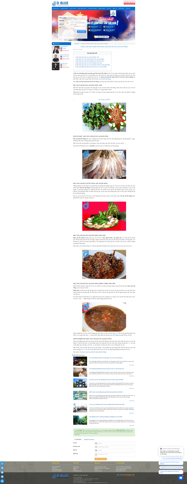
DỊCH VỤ (115, 8)
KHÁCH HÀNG (101, 8)
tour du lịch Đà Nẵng (105, 77)
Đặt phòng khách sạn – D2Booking (102, 467)
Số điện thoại (76, 445)
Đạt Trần (64, 63)
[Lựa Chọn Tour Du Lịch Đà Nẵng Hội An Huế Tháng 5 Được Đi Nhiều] (80, 381)
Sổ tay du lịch (76, 465)
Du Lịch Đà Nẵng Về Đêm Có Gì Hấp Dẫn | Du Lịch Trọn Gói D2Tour (105, 356)
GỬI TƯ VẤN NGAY (101, 458)
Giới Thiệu (121, 8)
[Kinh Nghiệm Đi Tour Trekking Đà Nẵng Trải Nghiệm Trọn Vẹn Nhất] (80, 419)
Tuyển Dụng (54, 467)
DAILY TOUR (73, 8)
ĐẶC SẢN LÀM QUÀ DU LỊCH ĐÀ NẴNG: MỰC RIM (89, 61)
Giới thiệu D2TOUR (56, 465)
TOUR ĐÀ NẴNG (64, 8)
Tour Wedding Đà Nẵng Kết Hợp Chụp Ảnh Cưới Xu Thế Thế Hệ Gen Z (106, 367)
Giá (60, 26)
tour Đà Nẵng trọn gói (116, 334)
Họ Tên (75, 441)
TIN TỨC (109, 8)
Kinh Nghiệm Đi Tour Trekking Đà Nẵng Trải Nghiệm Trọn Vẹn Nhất (105, 415)
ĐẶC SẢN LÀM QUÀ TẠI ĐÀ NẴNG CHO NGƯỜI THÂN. (90, 59)
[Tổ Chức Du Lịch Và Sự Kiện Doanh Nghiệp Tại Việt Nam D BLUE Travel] (61, 3)
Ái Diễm (64, 47)
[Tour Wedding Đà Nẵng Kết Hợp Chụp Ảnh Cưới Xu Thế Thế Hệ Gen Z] (80, 370)
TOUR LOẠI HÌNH (92, 8)
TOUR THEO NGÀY (82, 8)
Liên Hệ (128, 8)
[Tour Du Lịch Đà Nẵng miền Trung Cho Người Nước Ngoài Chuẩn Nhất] (80, 406)
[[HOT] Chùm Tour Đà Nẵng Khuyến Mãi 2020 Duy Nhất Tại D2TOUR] (80, 394)
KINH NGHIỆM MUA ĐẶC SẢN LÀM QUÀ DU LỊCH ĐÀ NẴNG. (91, 65)
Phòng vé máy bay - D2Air (100, 465)
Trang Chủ (56, 8)
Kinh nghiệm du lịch (77, 469)
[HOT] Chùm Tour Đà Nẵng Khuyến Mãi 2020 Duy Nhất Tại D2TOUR (105, 390)
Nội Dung (75, 452)
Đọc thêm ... (132, 363)
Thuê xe (96, 468)
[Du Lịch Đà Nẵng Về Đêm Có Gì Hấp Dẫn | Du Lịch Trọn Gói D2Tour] (80, 360)
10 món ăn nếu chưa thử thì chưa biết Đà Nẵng (93, 350)
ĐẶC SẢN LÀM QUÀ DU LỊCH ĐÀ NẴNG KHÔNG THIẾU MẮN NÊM (93, 63)
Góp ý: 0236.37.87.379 (121, 469)
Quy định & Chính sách (57, 469)
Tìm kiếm (82, 30)
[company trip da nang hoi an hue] (93, 25)
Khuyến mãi (75, 467)
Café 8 (74, 468)
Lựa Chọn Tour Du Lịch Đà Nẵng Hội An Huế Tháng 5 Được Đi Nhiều (106, 378)
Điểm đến (61, 19)
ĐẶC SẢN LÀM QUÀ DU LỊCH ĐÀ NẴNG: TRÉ (87, 56)
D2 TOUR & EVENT (104, 98)
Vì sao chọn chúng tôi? (57, 468)
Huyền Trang (65, 55)
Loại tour (61, 23)
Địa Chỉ (75, 448)
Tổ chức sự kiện (98, 469)
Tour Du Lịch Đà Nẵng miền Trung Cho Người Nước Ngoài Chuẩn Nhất (106, 403)
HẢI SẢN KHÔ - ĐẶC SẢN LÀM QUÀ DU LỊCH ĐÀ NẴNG (90, 58)
